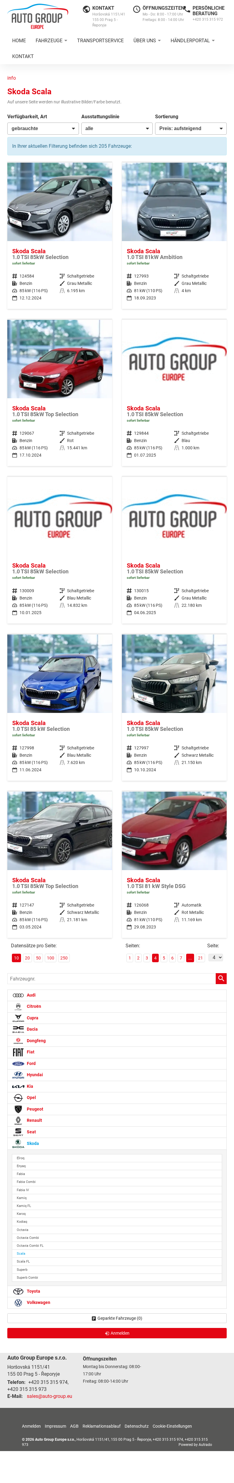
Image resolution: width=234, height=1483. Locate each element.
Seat (31, 1132)
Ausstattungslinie (100, 116)
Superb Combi (27, 1278)
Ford (31, 1063)
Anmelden (31, 1426)
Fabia (21, 1174)
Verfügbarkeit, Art (27, 116)
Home (19, 40)
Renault (34, 1120)
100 (50, 958)
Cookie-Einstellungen (172, 1426)
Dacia (32, 1029)
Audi (31, 995)
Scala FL (23, 1261)
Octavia (22, 1230)
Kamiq (22, 1198)
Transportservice (100, 40)
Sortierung (166, 116)
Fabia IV (23, 1190)
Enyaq (21, 1166)
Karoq (21, 1214)
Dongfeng (36, 1040)
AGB (74, 1426)
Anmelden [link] (120, 1333)
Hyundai (34, 1074)
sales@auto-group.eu (49, 1396)
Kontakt (23, 56)
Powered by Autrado (195, 1445)
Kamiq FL (24, 1206)
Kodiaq (22, 1222)
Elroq (20, 1158)
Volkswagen (38, 1302)
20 (27, 958)
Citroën (33, 1006)
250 (64, 958)
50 (38, 958)
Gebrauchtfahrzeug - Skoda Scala (59, 236)
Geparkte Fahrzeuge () (120, 1318)
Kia (29, 1086)
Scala (21, 1254)
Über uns (144, 40)
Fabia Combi (26, 1182)
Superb (22, 1270)
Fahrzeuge (49, 40)
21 (200, 958)
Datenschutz (137, 1426)
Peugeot (34, 1109)
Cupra (32, 1018)
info (11, 78)
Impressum (55, 1426)
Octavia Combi (28, 1238)
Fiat (30, 1052)
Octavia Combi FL (30, 1246)
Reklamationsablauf (102, 1426)
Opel (31, 1097)
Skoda (32, 1143)
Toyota (33, 1291)
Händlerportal (190, 40)
